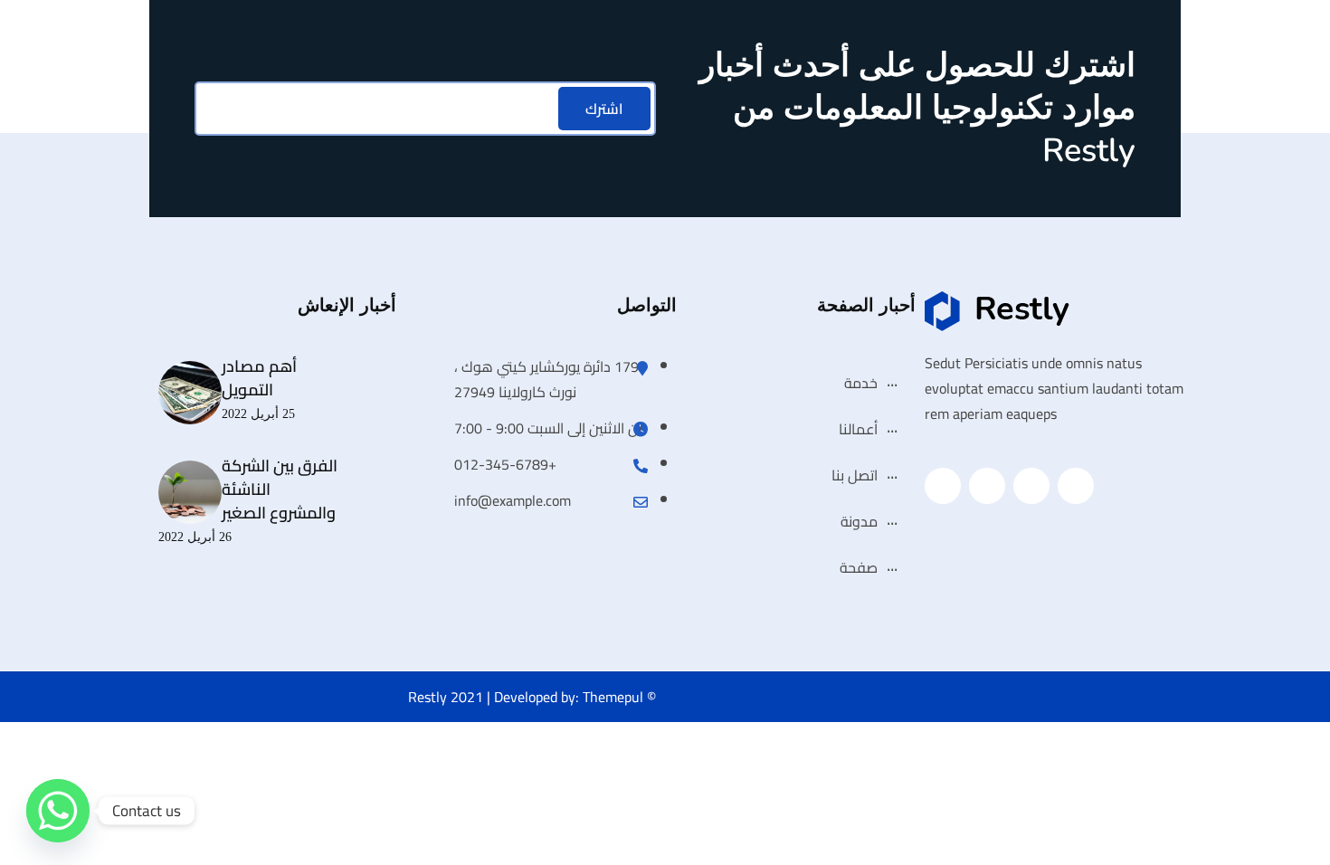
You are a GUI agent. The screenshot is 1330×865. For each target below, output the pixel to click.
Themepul (613, 696)
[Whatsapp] (58, 810)
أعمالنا (858, 428)
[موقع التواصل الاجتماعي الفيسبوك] (1076, 486)
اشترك (604, 108)
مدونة (859, 521)
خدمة (861, 382)
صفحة (859, 567)
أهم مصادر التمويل (259, 377)
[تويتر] (1031, 486)
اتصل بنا (854, 475)
